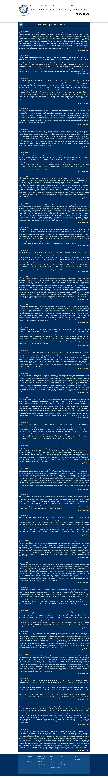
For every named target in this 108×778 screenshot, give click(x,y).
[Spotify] (87, 14)
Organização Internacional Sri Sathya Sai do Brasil (59, 9)
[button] (43, 5)
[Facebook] (77, 14)
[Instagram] (84, 14)
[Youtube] (80, 14)
